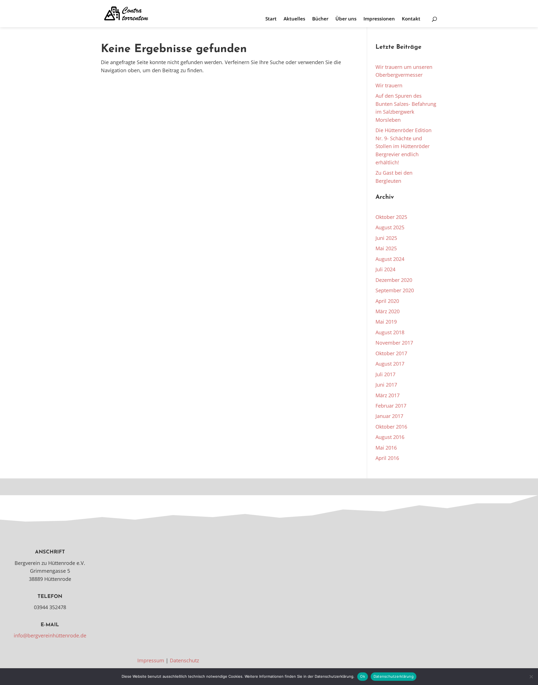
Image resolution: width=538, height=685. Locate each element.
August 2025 (389, 227)
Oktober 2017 (391, 353)
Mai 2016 (386, 447)
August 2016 (389, 437)
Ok (362, 676)
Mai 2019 (386, 321)
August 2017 (389, 363)
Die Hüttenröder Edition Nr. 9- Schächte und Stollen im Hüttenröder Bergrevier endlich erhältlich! (403, 146)
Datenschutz (184, 660)
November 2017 (394, 342)
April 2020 (387, 301)
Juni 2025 (386, 238)
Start (271, 19)
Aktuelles (294, 19)
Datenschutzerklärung (394, 676)
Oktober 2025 (391, 217)
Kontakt (411, 19)
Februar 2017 (390, 405)
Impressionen (379, 19)
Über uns (345, 19)
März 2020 (387, 311)
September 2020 (394, 290)
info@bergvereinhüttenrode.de (50, 635)
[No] (531, 676)
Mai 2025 (386, 248)
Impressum (150, 660)
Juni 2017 (386, 384)
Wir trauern (388, 85)
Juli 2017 (385, 374)
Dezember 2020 (393, 280)
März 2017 (387, 395)
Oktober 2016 (391, 426)
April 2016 (387, 458)
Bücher (320, 19)
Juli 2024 (385, 269)
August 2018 (389, 332)
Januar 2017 (389, 416)
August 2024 (389, 259)
